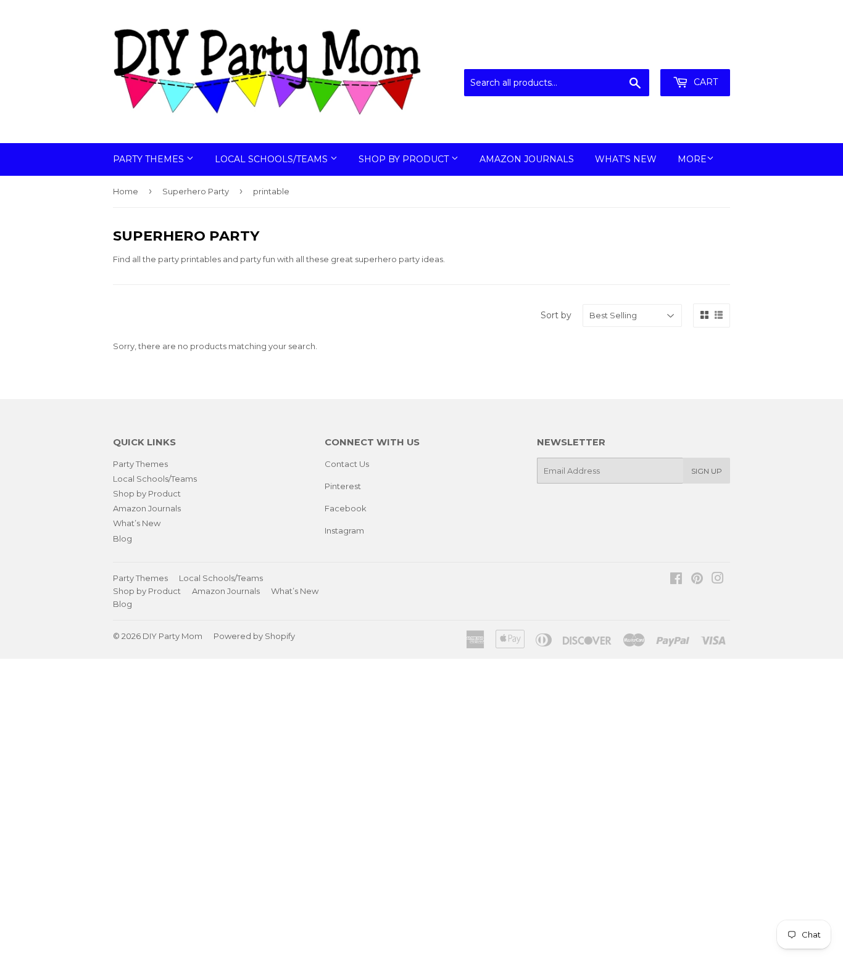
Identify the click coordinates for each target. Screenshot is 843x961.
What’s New (626, 159)
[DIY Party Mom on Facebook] (676, 580)
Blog (122, 538)
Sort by (556, 315)
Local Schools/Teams (272, 159)
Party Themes (149, 159)
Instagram (344, 530)
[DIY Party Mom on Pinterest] (697, 580)
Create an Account (694, 53)
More (692, 159)
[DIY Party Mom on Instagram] (718, 580)
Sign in (628, 53)
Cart (704, 82)
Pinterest (343, 486)
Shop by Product (405, 159)
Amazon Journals (527, 159)
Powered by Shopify (254, 636)
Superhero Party (195, 191)
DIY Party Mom (172, 636)
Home (125, 191)
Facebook (346, 508)
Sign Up (706, 471)
